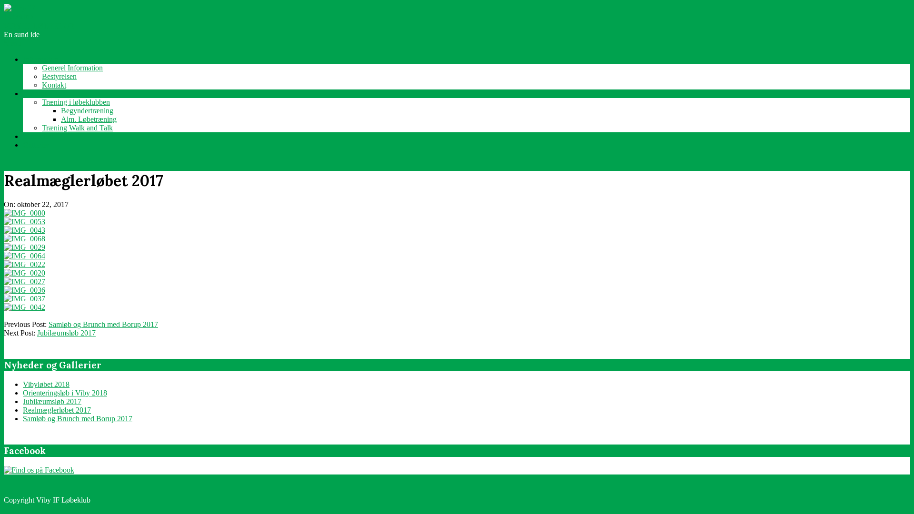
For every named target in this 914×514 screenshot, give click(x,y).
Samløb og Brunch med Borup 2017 (103, 324)
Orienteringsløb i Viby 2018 (65, 393)
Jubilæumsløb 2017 (66, 333)
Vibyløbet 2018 (46, 384)
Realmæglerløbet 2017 (57, 410)
